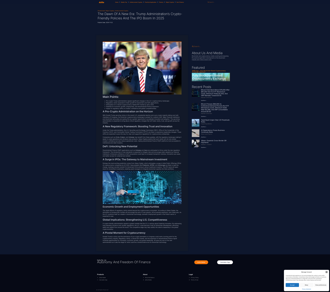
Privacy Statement (306, 289)
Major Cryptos (170, 2)
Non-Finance (180, 2)
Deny (306, 285)
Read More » (203, 100)
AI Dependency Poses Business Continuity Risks (213, 131)
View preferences (320, 285)
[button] (326, 272)
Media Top (124, 2)
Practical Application (150, 2)
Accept (292, 285)
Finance (161, 2)
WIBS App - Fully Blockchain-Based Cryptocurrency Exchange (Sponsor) (209, 71)
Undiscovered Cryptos (136, 2)
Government (101, 11)
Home (116, 2)
